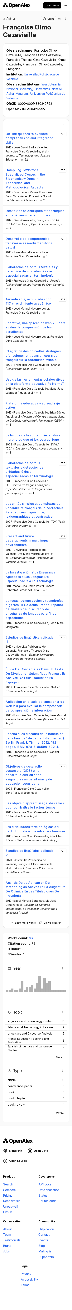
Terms (25, 1285)
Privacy (26, 1274)
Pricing (7, 1195)
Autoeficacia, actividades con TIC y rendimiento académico (28, 301)
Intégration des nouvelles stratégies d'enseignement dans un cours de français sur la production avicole (33, 355)
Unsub (7, 1212)
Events (43, 1240)
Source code (47, 1201)
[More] (63, 124)
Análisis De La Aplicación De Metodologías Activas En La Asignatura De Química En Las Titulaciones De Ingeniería (35, 889)
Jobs (6, 1251)
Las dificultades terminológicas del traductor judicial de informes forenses (35, 829)
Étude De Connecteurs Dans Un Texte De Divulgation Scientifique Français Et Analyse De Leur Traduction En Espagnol (35, 675)
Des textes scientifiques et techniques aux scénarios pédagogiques (35, 213)
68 (31, 938)
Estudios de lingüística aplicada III (30, 639)
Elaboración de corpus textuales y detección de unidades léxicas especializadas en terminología (32, 271)
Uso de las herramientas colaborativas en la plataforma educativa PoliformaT (35, 382)
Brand (7, 1246)
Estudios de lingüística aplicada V (30, 853)
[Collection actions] (66, 19)
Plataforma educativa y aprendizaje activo (33, 405)
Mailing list (45, 1251)
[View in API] (60, 19)
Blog (41, 1246)
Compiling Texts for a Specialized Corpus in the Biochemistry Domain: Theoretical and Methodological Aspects (25, 178)
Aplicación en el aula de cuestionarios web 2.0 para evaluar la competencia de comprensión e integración (35, 706)
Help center (46, 1229)
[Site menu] (66, 5)
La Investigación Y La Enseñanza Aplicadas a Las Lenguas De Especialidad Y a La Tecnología (30, 576)
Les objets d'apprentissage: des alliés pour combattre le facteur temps (35, 805)
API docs (44, 1184)
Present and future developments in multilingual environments (28, 540)
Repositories (11, 1201)
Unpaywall (10, 1206)
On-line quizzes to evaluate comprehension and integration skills (30, 138)
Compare (9, 1190)
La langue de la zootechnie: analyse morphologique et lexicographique (33, 437)
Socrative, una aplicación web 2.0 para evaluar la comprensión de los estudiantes (35, 327)
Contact (44, 1234)
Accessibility (29, 1279)
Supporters (46, 1257)
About (7, 1229)
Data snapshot (48, 1190)
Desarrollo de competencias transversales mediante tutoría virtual (29, 243)
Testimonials (11, 1240)
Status (42, 1195)
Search (8, 1184)
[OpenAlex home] (17, 5)
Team (7, 1234)
